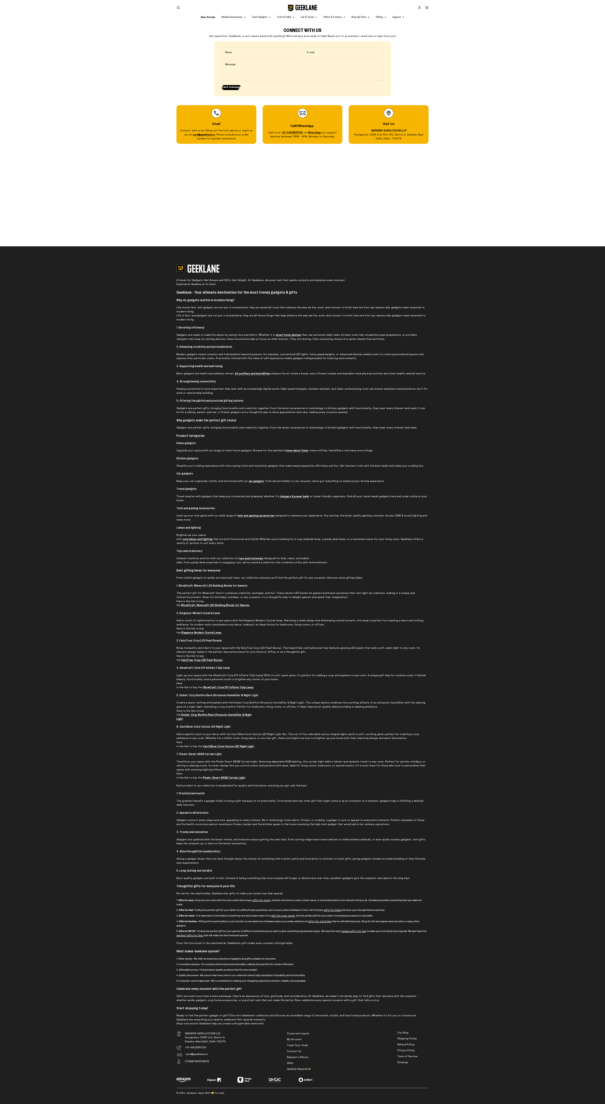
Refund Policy (406, 1044)
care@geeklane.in (196, 1054)
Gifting (379, 16)
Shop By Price (358, 16)
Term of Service (407, 1056)
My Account (294, 1039)
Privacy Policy (406, 1050)
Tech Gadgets (259, 16)
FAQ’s (290, 1063)
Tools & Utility (284, 16)
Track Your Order (297, 1045)
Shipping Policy (407, 1038)
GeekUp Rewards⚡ (299, 1068)
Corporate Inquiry (298, 1033)
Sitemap (402, 1062)
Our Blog (403, 1032)
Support (396, 16)
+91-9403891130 (195, 1047)
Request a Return (297, 1057)
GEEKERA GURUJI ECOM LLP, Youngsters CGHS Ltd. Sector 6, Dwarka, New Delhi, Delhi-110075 (205, 1037)
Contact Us (294, 1051)
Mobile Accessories (232, 16)
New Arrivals (208, 17)
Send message (231, 86)
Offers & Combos (332, 16)
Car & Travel (307, 16)
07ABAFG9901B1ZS (197, 1061)
